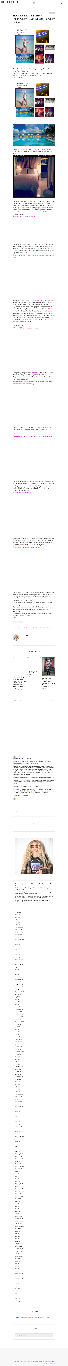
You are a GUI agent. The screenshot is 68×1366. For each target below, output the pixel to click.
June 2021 (17, 1059)
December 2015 (19, 1218)
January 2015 (18, 1246)
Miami (15, 622)
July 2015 (17, 1231)
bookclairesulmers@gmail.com (26, 1317)
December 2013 (19, 1278)
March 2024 (18, 977)
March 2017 (18, 1181)
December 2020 (19, 1071)
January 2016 (18, 1216)
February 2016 (19, 1213)
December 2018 (19, 1129)
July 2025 (17, 944)
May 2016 (17, 1206)
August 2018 (18, 1139)
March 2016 (18, 1211)
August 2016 (18, 1199)
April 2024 (17, 974)
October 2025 (18, 937)
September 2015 (19, 1226)
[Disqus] (34, 730)
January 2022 (18, 1042)
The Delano (35, 300)
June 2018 (17, 1144)
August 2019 (18, 1109)
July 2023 (17, 997)
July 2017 (17, 1171)
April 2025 (17, 952)
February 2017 (19, 1184)
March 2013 (18, 1298)
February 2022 (19, 1039)
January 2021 (18, 1069)
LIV (14, 488)
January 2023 (18, 1012)
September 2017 (19, 1166)
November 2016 (19, 1191)
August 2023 (18, 994)
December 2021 (19, 1044)
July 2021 (17, 1056)
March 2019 (18, 1121)
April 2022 (17, 1034)
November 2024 (19, 959)
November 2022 (19, 1017)
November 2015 (19, 1221)
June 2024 (17, 969)
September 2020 (19, 1076)
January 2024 (18, 982)
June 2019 (17, 1114)
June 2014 (17, 1263)
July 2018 (17, 1141)
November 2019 (19, 1101)
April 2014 (17, 1268)
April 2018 (17, 1149)
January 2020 (18, 1096)
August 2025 (18, 942)
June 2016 (17, 1204)
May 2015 (17, 1236)
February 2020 (19, 1094)
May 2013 (17, 1293)
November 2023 (19, 987)
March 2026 (18, 924)
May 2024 (17, 972)
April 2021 (17, 1064)
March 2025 (18, 954)
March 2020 (18, 1091)
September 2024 (19, 964)
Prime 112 (35, 373)
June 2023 (17, 999)
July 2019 (17, 1111)
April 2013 (17, 1296)
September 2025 (19, 939)
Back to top (49, 1363)
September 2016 (19, 1196)
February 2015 (19, 1243)
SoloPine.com (51, 1361)
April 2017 (17, 1179)
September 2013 (19, 1286)
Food (16, 13)
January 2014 (18, 1276)
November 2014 (19, 1251)
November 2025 (19, 934)
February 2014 (19, 1273)
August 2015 (18, 1228)
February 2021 (19, 1066)
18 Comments (52, 13)
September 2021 (19, 1051)
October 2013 (18, 1283)
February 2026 (19, 927)
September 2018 (19, 1136)
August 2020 (18, 1079)
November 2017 (19, 1161)
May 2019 (17, 1116)
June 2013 (17, 1291)
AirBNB (47, 309)
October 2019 (18, 1104)
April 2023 (17, 1004)
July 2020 (17, 1081)
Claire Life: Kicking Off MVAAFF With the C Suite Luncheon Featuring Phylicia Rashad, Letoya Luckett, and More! (33, 892)
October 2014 (18, 1253)
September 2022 (19, 1022)
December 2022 (19, 1014)
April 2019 (17, 1119)
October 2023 (18, 989)
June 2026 (17, 917)
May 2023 (17, 1002)
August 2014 (18, 1258)
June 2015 (17, 1233)
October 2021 (18, 1049)
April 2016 (17, 1209)
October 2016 (18, 1194)
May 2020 (17, 1086)
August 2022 (18, 1024)
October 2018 (18, 1134)
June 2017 (17, 1174)
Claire (26, 627)
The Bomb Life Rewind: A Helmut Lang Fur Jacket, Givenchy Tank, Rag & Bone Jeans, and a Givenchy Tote (48, 682)
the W (42, 300)
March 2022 (18, 1037)
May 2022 (17, 1032)
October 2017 (18, 1164)
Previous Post (19, 700)
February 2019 (19, 1124)
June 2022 (17, 1029)
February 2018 (19, 1154)
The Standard (24, 149)
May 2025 (17, 949)
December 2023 (19, 984)
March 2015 (18, 1241)
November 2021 (19, 1046)
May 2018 (17, 1146)
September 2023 (19, 992)
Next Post (50, 700)
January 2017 (18, 1186)
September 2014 (19, 1256)
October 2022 (18, 1019)
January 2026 (18, 929)
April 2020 (17, 1089)
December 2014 (19, 1248)
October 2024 (18, 962)
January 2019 (18, 1126)
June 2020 (17, 1084)
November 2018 (19, 1131)
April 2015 (17, 1238)
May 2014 (17, 1266)
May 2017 (17, 1176)
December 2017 (19, 1159)
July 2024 (17, 967)
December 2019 (19, 1099)
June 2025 (17, 947)
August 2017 (18, 1169)
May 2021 (17, 1061)
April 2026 (17, 922)
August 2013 (18, 1288)
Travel (21, 13)
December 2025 (19, 932)
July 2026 (17, 914)
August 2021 (18, 1054)
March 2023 (18, 1007)
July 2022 (17, 1027)
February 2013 (19, 1301)
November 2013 (19, 1281)
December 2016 (19, 1189)
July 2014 (17, 1261)
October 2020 (18, 1074)
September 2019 (19, 1106)
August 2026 (18, 912)
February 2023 (19, 1009)
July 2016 (17, 1201)
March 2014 (18, 1271)
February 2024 (19, 979)
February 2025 (19, 957)
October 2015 (18, 1223)
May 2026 (17, 919)
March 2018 (18, 1151)
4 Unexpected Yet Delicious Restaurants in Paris (33, 672)
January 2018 (18, 1156)
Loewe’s (52, 300)
